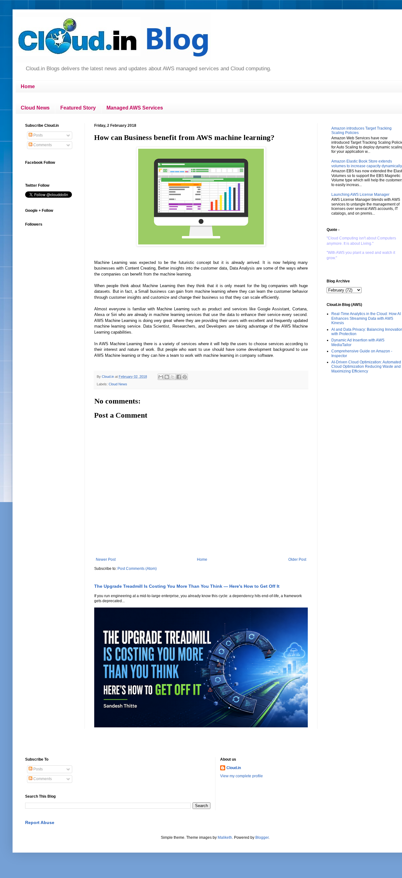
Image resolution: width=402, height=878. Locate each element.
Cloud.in (233, 768)
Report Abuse (39, 822)
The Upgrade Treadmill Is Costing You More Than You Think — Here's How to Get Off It (187, 586)
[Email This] (161, 377)
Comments (42, 145)
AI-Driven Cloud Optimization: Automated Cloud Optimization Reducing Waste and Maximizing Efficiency (366, 366)
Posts (37, 135)
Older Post (297, 559)
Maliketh (225, 837)
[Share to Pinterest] (185, 377)
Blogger (262, 837)
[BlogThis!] (167, 377)
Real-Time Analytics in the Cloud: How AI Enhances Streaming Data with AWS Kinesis (366, 318)
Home (28, 86)
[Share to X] (173, 377)
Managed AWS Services (134, 107)
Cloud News (35, 107)
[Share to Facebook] (179, 377)
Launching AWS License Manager (360, 194)
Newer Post (106, 559)
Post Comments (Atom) (137, 568)
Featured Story (78, 107)
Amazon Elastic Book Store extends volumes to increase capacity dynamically (366, 163)
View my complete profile (241, 776)
